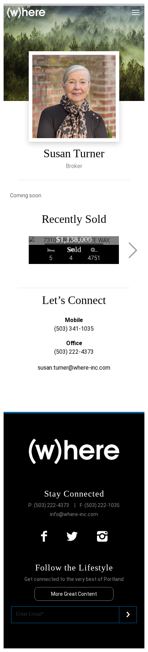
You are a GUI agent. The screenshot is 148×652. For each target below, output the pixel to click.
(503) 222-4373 (74, 351)
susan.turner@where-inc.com (74, 367)
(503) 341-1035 (74, 328)
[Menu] (140, 9)
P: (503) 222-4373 (48, 505)
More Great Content (74, 594)
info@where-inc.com (74, 514)
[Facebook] (44, 536)
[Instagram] (102, 536)
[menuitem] (140, 9)
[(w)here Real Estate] (26, 12)
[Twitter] (72, 536)
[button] (132, 250)
